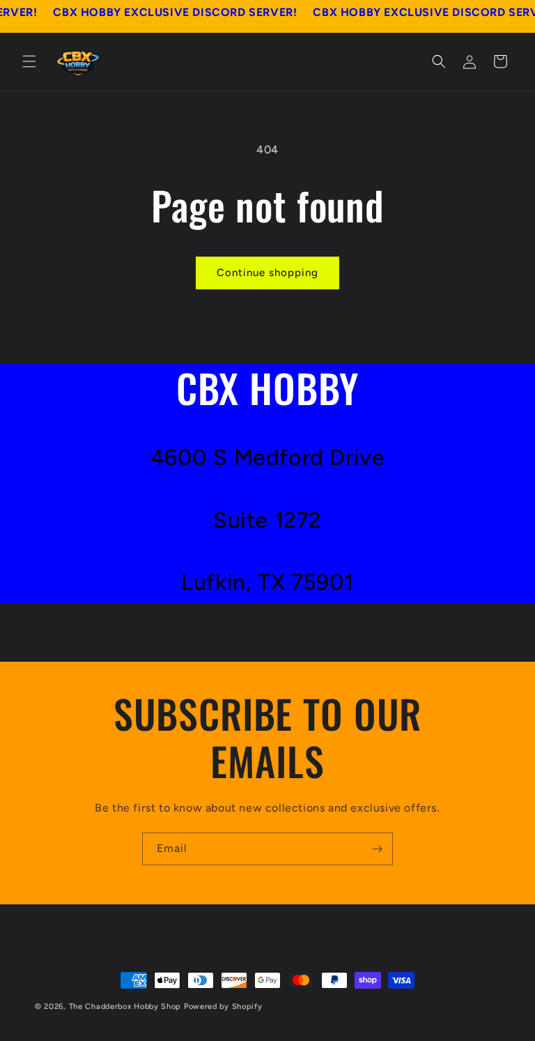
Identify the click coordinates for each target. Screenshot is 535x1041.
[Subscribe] (377, 849)
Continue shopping (267, 272)
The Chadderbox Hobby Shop (125, 1006)
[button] (29, 61)
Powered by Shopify (223, 1006)
